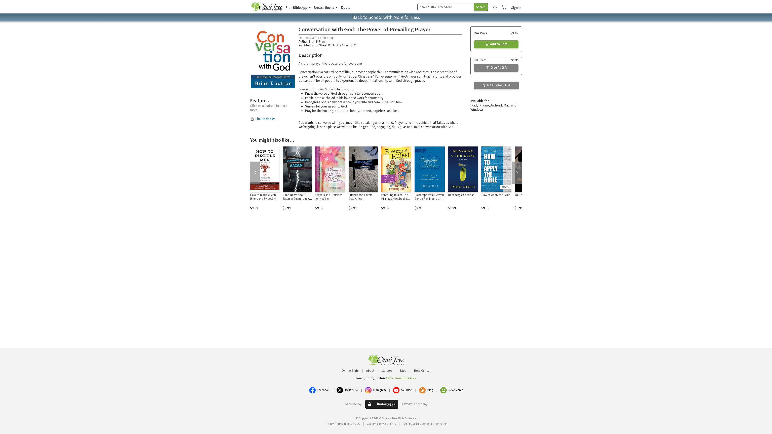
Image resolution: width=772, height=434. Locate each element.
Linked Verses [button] (265, 119)
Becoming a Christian (461, 195)
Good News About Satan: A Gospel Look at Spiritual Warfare (296, 199)
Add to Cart (498, 44)
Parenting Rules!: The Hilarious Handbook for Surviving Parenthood (395, 199)
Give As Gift (498, 67)
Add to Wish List (498, 85)
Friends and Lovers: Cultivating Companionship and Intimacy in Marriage (361, 201)
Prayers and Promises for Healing (328, 197)
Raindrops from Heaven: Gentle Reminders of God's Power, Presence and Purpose (430, 201)
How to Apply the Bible (495, 195)
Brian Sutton (317, 42)
